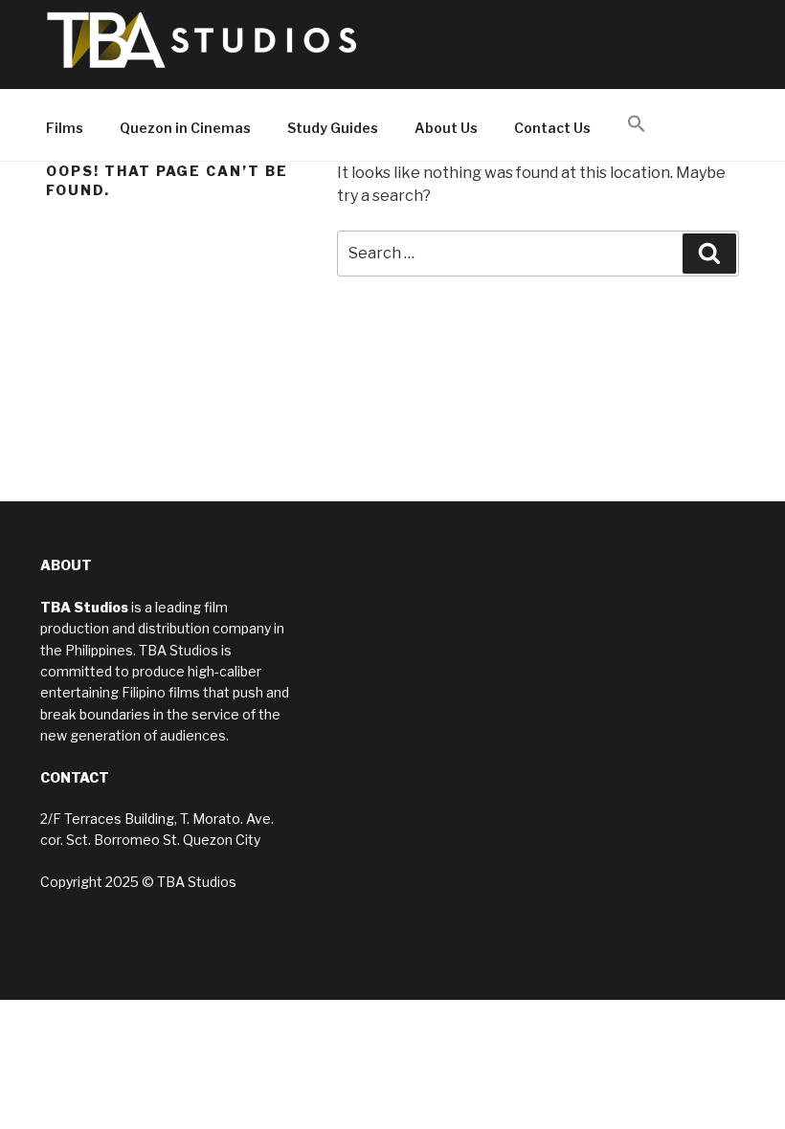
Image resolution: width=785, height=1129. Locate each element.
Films (64, 128)
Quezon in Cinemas (185, 128)
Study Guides (332, 128)
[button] (636, 124)
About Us (446, 128)
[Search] (709, 253)
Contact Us (552, 128)
